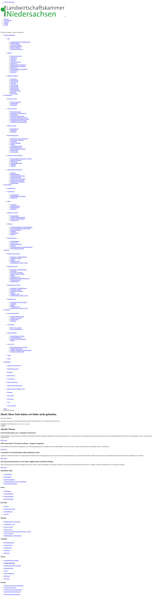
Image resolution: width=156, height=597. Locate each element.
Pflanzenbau (13, 130)
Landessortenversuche (16, 146)
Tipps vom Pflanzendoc (16, 329)
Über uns (6, 19)
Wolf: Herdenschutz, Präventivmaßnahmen (21, 247)
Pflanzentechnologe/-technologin (18, 69)
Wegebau (12, 234)
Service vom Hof (8, 527)
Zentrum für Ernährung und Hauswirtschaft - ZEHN (17, 531)
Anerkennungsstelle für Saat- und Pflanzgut (15, 481)
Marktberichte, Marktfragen (17, 181)
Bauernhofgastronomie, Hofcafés (18, 347)
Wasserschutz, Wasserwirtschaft (18, 122)
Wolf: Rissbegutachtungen (17, 248)
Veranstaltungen (8, 20)
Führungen (13, 321)
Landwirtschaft (14, 86)
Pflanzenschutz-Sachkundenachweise (20, 278)
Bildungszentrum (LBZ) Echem (12, 521)
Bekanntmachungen (9, 542)
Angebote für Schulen (16, 318)
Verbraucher (7, 309)
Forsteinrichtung (14, 195)
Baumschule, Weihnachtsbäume (18, 257)
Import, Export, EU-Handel (17, 274)
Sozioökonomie (14, 183)
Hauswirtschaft (14, 85)
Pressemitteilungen (8, 496)
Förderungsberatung (15, 177)
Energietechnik (14, 103)
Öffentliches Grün (15, 261)
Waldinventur (13, 197)
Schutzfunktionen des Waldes (18, 196)
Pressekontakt (7, 491)
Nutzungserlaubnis (8, 499)
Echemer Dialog (14, 319)
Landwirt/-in (13, 63)
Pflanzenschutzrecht (15, 280)
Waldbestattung (14, 233)
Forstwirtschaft (14, 82)
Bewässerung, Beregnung (17, 140)
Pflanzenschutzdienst (9, 479)
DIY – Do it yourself (15, 327)
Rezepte (12, 340)
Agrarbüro (13, 173)
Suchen (3, 425)
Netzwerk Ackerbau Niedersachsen (13, 589)
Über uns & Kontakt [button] (9, 2)
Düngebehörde (8, 477)
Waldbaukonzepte (15, 207)
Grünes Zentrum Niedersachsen (12, 594)
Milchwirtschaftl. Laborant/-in (18, 66)
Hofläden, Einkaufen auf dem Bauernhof (20, 350)
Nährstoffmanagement (16, 147)
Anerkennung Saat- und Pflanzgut (19, 138)
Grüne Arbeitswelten (15, 45)
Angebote (6, 22)
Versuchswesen (14, 152)
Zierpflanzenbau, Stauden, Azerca (19, 262)
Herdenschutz (13, 161)
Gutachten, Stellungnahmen (17, 218)
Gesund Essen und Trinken (17, 336)
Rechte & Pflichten (15, 47)
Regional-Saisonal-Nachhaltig (18, 339)
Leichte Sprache (8, 545)
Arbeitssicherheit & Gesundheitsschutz (20, 42)
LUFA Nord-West (8, 533)
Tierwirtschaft (13, 93)
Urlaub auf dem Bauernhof (17, 351)
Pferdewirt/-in (13, 67)
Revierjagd (13, 92)
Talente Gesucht (8, 529)
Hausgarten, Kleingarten (16, 272)
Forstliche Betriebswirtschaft (17, 217)
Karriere (6, 23)
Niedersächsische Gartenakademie (12, 535)
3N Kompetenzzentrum (10, 587)
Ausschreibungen (14, 241)
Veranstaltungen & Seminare (11, 560)
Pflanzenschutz (14, 150)
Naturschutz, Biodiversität (17, 116)
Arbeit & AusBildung (9, 35)
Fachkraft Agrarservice (16, 56)
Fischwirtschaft (14, 80)
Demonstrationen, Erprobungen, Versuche (21, 158)
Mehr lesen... (4, 440)
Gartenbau (13, 83)
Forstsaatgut (13, 204)
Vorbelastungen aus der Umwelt (18, 120)
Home (5, 409)
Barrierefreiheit (8, 548)
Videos (5, 571)
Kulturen (12, 144)
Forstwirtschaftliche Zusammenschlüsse (20, 228)
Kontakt (6, 25)
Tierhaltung (13, 132)
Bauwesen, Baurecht (15, 102)
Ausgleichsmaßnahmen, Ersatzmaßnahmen (21, 227)
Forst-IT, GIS (13, 242)
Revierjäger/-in (14, 70)
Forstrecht (13, 245)
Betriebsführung (14, 129)
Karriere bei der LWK (9, 509)
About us (6, 514)
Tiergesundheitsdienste (16, 163)
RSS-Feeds (7, 576)
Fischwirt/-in (13, 57)
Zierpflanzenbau (14, 281)
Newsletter (6, 578)
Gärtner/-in (13, 60)
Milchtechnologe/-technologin (18, 65)
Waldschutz (13, 209)
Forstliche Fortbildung (16, 244)
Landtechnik (13, 105)
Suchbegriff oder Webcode (7, 424)
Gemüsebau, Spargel (15, 258)
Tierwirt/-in (13, 72)
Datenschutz (7, 550)
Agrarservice (13, 79)
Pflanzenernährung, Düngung (18, 149)
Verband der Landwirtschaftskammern (13, 585)
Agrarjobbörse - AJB (9, 524)
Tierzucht (12, 166)
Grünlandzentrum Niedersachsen (12, 591)
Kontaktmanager (8, 511)
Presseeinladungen (8, 493)
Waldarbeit (13, 231)
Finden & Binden (14, 43)
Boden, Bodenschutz (15, 111)
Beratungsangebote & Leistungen (12, 565)
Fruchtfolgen (13, 141)
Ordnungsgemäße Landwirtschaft (19, 117)
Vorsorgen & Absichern (16, 49)
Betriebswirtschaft (15, 174)
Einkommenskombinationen (17, 176)
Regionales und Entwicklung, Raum (19, 119)
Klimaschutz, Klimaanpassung (18, 113)
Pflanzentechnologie (15, 90)
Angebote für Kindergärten (17, 316)
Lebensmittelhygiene (15, 337)
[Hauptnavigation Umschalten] (65, 16)
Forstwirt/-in (13, 59)
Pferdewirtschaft (14, 89)
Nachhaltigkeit (14, 114)
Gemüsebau (13, 271)
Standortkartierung (15, 206)
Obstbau (12, 260)
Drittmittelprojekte (8, 568)
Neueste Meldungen (9, 573)
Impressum (7, 553)
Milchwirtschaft (14, 88)
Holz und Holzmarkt (15, 230)
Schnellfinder (7, 362)
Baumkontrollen (14, 216)
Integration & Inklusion (16, 46)
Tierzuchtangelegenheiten (10, 483)
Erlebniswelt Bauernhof (16, 348)
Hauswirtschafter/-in (15, 62)
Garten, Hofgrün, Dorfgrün (17, 180)
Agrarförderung (8, 474)
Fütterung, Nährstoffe (15, 160)
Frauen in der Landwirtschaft (17, 178)
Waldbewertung (14, 220)
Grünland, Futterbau (15, 143)
